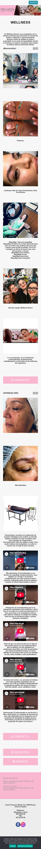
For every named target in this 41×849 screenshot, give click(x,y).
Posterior (37, 48)
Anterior (34, 48)
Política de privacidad (25, 846)
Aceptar (12, 846)
